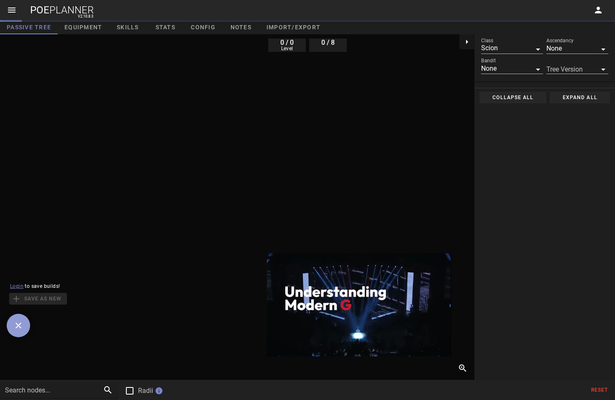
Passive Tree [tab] (29, 27)
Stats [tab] (165, 27)
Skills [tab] (128, 27)
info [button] (159, 391)
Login (16, 286)
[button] (512, 48)
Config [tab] (203, 27)
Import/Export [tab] (293, 27)
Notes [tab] (241, 27)
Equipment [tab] (83, 27)
